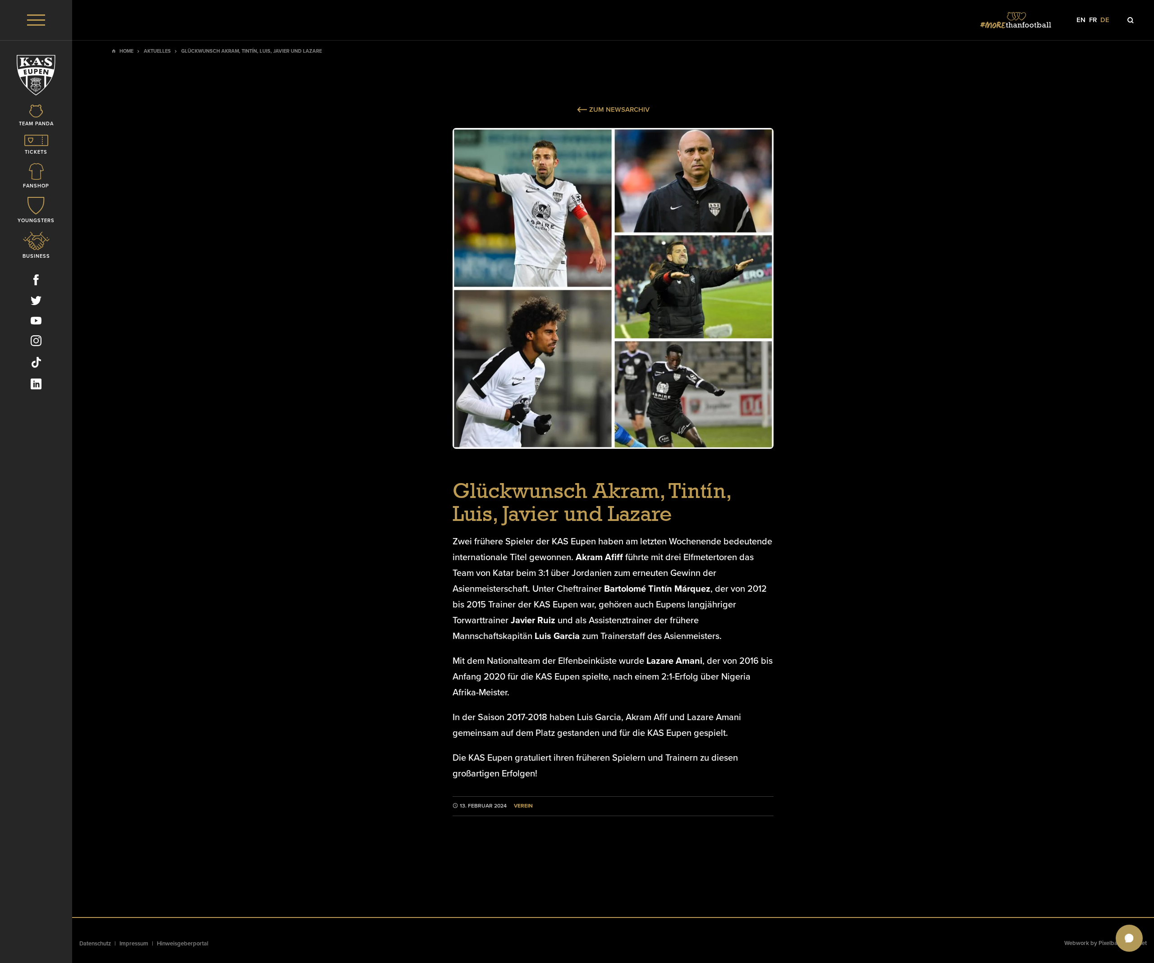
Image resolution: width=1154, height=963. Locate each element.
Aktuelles (157, 51)
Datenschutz (95, 943)
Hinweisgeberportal (182, 943)
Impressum (133, 943)
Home (126, 51)
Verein (523, 806)
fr (1093, 20)
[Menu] (36, 20)
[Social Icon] (36, 281)
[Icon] (1131, 20)
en (1080, 20)
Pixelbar (1109, 943)
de (1104, 20)
